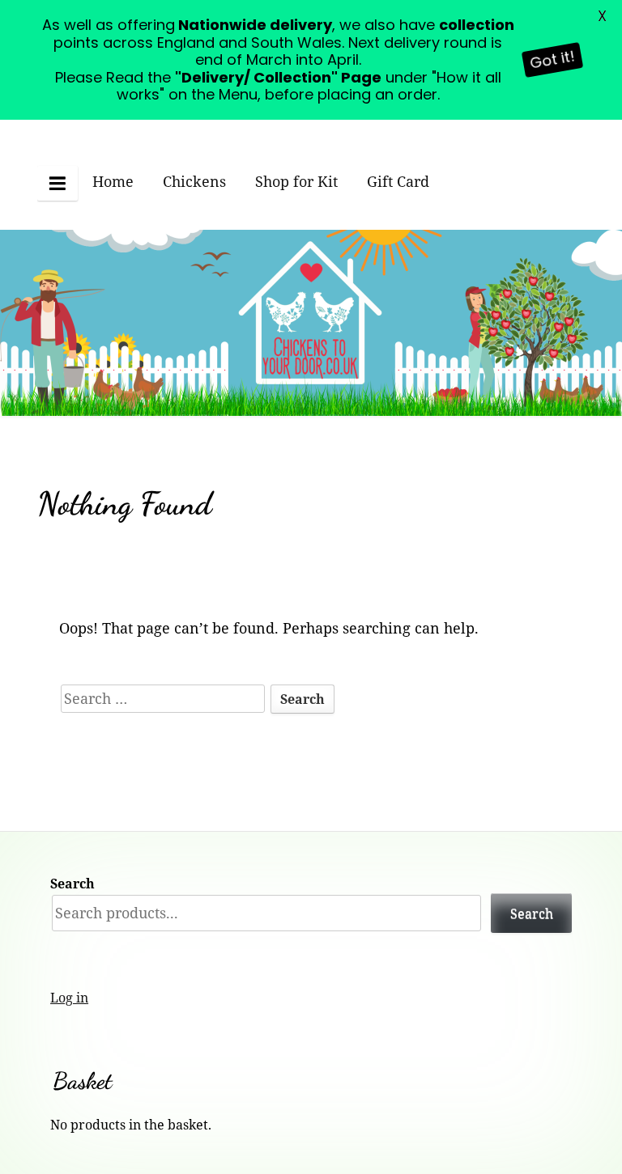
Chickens (194, 181)
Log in (69, 998)
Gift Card (398, 181)
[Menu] (57, 183)
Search (72, 883)
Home (113, 181)
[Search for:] (165, 698)
